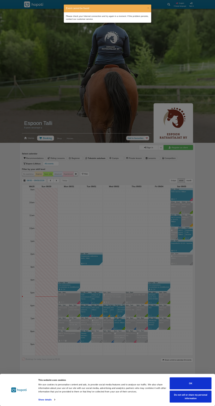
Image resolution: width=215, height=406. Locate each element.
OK (190, 383)
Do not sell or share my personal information (190, 396)
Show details (45, 399)
